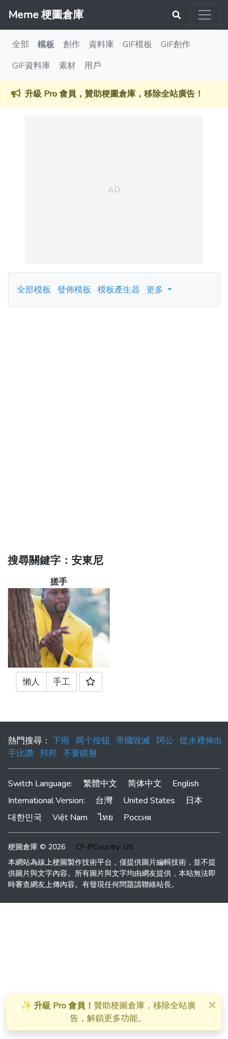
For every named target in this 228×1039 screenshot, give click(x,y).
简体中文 (145, 783)
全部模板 (34, 290)
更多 (155, 290)
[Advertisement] (114, 426)
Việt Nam (69, 817)
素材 (67, 66)
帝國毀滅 (133, 741)
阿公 (164, 741)
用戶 (92, 66)
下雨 (60, 741)
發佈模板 (74, 290)
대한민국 (25, 817)
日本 (194, 800)
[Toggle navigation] (205, 14)
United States (149, 800)
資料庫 (101, 44)
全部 (20, 44)
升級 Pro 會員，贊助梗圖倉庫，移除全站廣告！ (114, 94)
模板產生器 (119, 290)
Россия (137, 817)
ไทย (105, 817)
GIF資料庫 (31, 66)
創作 (71, 44)
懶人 (31, 682)
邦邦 (48, 753)
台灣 (103, 800)
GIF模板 (137, 44)
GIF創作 (175, 44)
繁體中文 (100, 783)
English (185, 783)
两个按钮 (93, 741)
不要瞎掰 (80, 753)
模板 (46, 44)
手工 (61, 682)
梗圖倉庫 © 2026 (36, 847)
